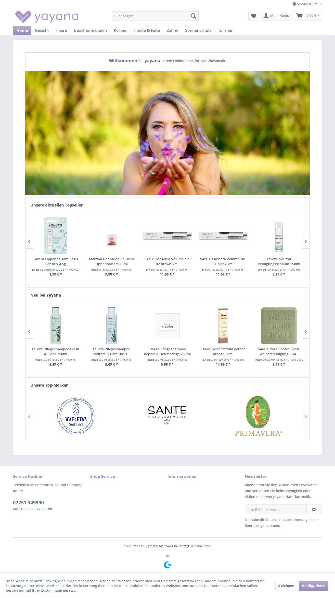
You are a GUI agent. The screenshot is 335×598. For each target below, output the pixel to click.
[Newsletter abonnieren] (314, 509)
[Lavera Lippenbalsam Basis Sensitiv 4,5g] (55, 235)
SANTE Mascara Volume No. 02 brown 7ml (167, 261)
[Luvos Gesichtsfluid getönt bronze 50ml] (223, 325)
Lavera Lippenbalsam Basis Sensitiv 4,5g (55, 261)
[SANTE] (167, 416)
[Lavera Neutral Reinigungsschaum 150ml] (279, 235)
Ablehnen (286, 585)
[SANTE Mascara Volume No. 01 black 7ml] (223, 235)
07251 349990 (28, 502)
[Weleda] (76, 416)
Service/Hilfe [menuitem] (307, 4)
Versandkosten (201, 546)
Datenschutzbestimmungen (289, 519)
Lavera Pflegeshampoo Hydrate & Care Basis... (111, 351)
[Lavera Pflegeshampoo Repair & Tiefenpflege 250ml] (167, 325)
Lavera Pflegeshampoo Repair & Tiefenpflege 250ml (167, 351)
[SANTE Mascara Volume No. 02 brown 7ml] (167, 235)
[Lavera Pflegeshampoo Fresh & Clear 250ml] (55, 325)
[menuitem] (155, 16)
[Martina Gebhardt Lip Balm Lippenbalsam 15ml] (111, 235)
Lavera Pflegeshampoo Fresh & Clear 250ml (55, 351)
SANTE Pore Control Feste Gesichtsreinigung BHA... (279, 351)
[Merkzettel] (253, 16)
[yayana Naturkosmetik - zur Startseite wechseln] (46, 17)
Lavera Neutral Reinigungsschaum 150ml (279, 261)
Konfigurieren (313, 585)
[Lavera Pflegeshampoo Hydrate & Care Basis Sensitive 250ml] (111, 325)
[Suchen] (193, 16)
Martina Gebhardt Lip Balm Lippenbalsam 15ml (111, 261)
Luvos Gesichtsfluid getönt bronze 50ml (223, 351)
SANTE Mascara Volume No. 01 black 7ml (223, 261)
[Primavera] (259, 416)
